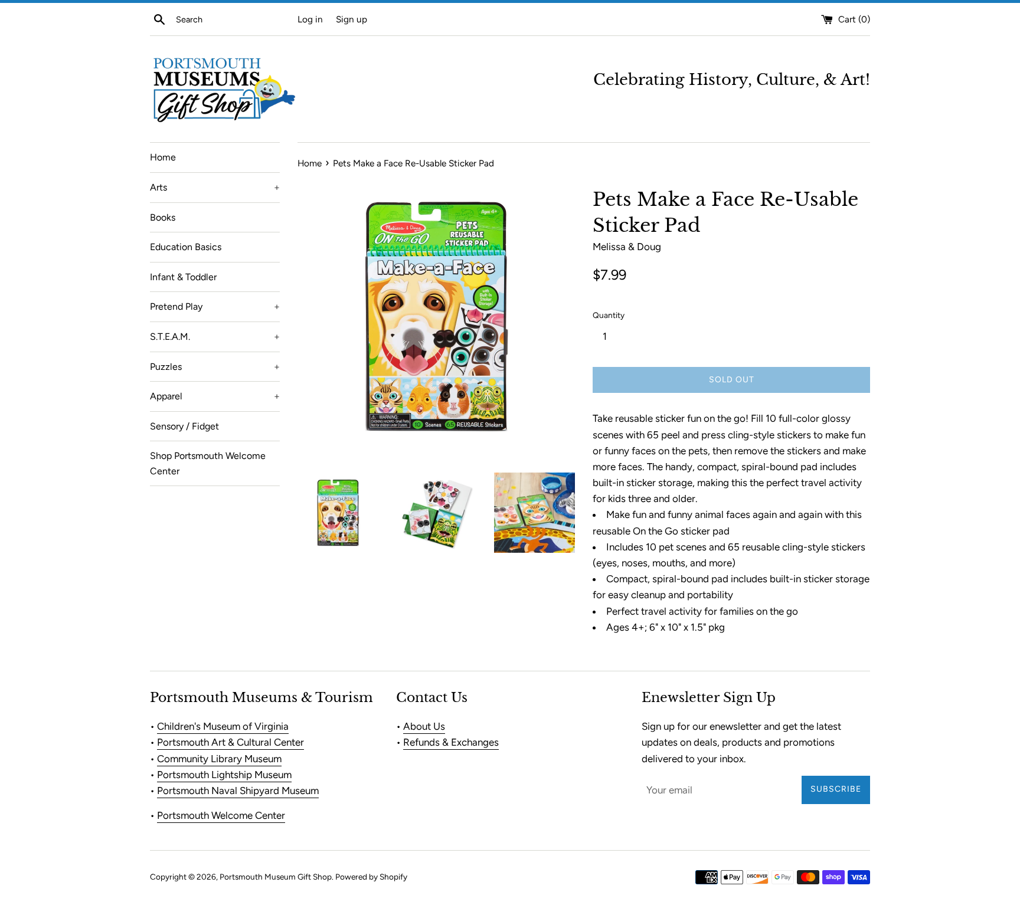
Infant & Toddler (183, 277)
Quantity (609, 315)
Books (162, 217)
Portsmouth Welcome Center (221, 815)
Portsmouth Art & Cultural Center (230, 742)
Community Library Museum (219, 759)
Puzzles (215, 366)
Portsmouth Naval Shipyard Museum (238, 790)
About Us (424, 726)
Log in (310, 19)
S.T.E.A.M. (215, 336)
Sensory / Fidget (184, 426)
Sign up (351, 19)
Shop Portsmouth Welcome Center (208, 463)
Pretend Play (215, 306)
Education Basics (185, 246)
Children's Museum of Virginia (223, 726)
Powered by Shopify (371, 876)
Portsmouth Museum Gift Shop (276, 876)
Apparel (215, 396)
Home (163, 157)
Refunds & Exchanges (451, 742)
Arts (215, 187)
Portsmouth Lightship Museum (224, 774)
